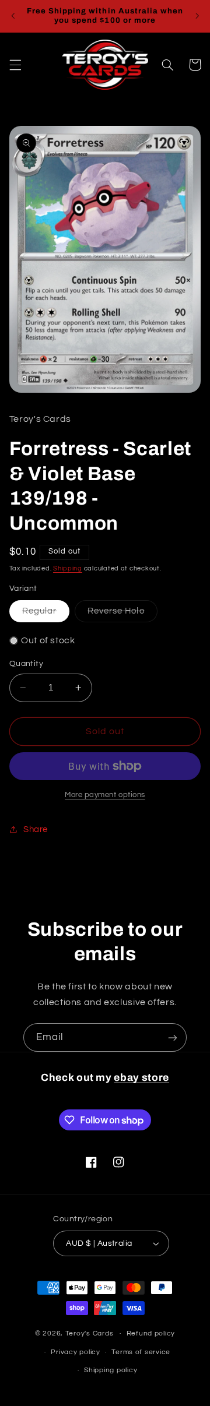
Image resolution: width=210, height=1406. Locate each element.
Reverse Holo (123, 614)
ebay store (141, 1077)
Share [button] (35, 829)
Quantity (26, 664)
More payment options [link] (105, 795)
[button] (15, 64)
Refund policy (151, 1333)
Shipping (67, 568)
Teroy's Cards (89, 1333)
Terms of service (140, 1352)
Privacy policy (75, 1352)
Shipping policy (110, 1370)
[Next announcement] (197, 16)
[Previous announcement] (13, 16)
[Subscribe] (172, 1037)
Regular (45, 614)
